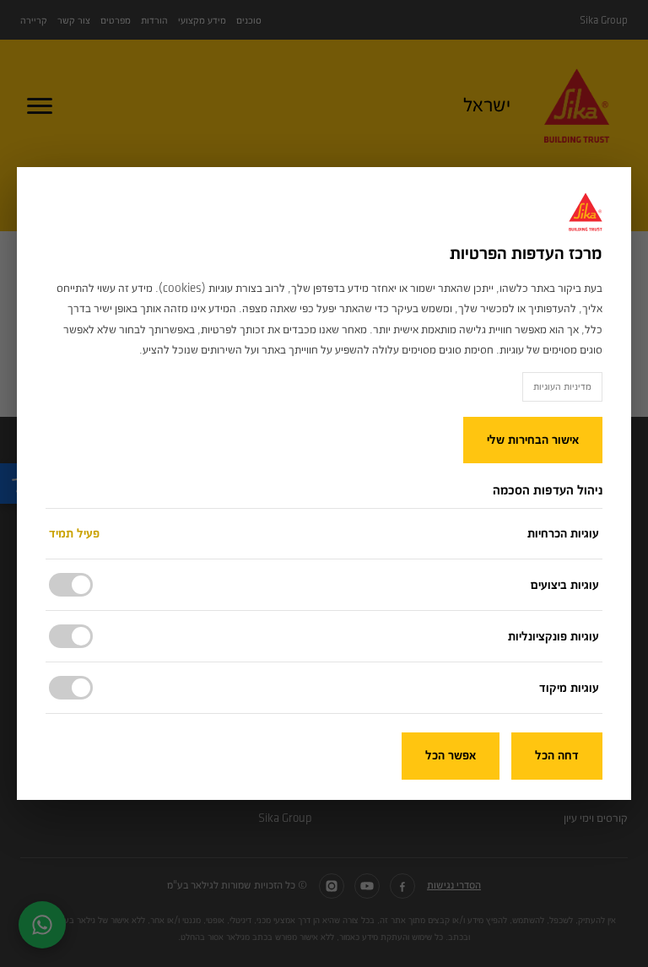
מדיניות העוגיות (562, 386)
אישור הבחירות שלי (533, 440)
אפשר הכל (450, 755)
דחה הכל (557, 755)
